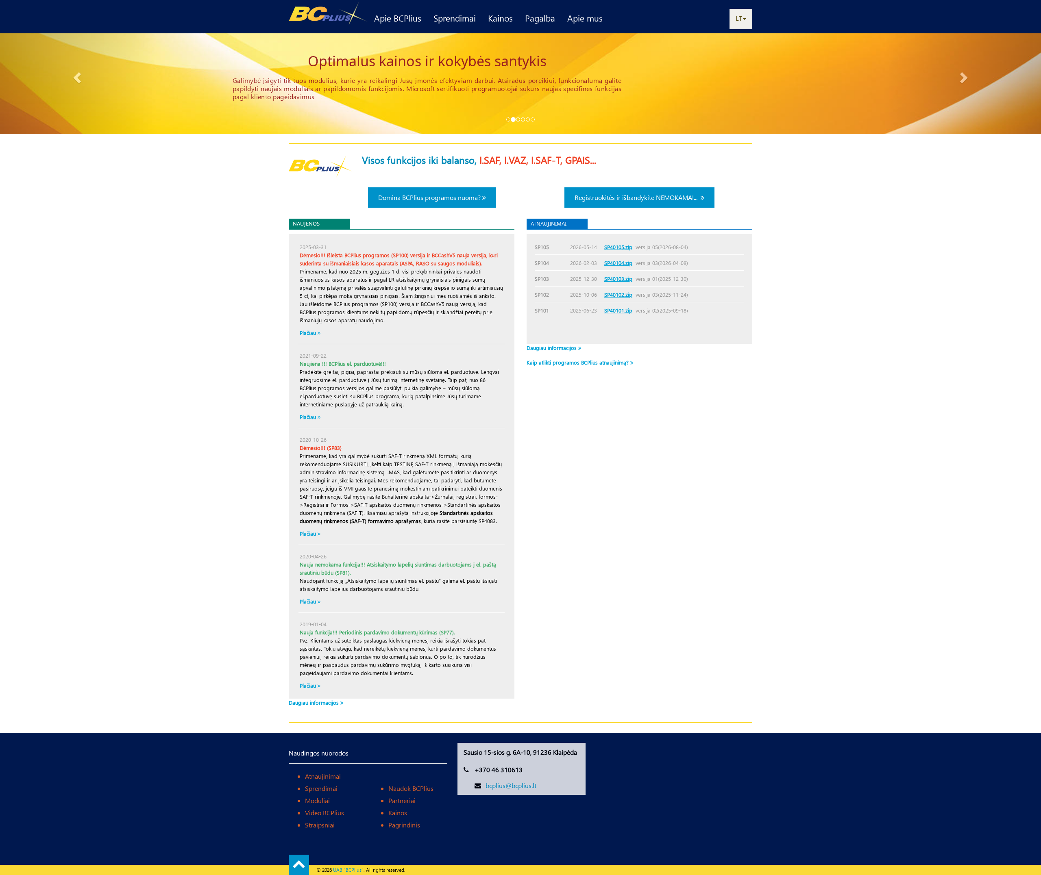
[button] (78, 77)
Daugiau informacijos (314, 702)
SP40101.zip (618, 310)
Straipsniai (320, 825)
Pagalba (540, 18)
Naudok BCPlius (410, 788)
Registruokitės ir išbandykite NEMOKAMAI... (638, 197)
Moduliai (317, 800)
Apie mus (585, 18)
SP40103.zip (618, 278)
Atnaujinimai (323, 776)
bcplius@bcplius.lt (511, 785)
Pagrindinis (404, 825)
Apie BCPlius (397, 18)
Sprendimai (454, 18)
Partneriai (402, 800)
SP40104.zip (618, 262)
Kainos (500, 18)
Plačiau (309, 601)
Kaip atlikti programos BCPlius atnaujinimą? (578, 362)
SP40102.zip (618, 294)
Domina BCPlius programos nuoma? (430, 197)
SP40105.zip (618, 246)
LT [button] (739, 18)
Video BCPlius (324, 812)
